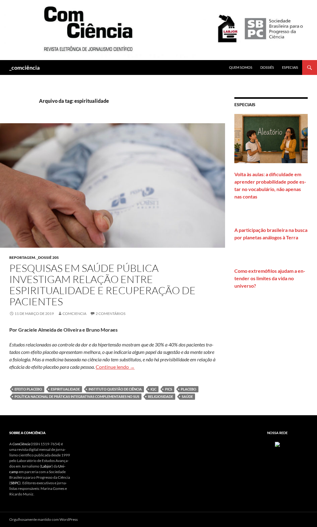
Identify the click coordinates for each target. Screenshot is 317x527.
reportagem (22, 257)
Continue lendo (115, 367)
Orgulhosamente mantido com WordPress (43, 519)
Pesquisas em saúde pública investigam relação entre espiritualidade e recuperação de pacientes (102, 285)
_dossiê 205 (48, 257)
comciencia (74, 313)
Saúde (187, 396)
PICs (168, 389)
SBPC (15, 483)
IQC (153, 389)
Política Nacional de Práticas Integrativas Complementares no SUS (77, 396)
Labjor (46, 466)
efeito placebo (28, 389)
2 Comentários (110, 313)
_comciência (24, 67)
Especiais (290, 67)
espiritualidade (65, 389)
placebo (188, 389)
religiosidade (160, 396)
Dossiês (267, 67)
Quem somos (240, 67)
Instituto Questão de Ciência (115, 389)
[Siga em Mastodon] (277, 444)
